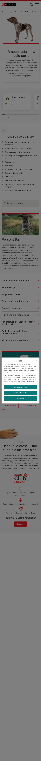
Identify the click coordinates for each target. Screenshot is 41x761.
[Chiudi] (36, 360)
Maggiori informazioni (27, 381)
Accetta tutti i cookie (20, 393)
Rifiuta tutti (20, 398)
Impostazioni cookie (20, 387)
